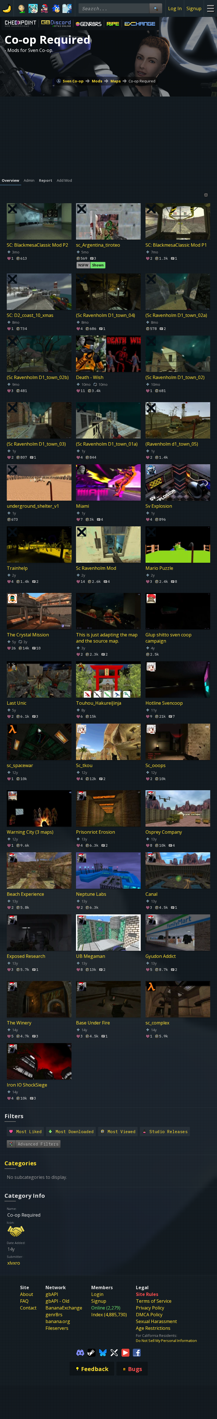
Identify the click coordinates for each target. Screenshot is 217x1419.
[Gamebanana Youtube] (125, 1352)
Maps (115, 81)
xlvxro (13, 1263)
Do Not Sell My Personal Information (166, 1340)
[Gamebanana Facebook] (136, 1352)
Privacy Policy (150, 1308)
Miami (82, 506)
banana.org (57, 1321)
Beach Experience (25, 894)
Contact (28, 1308)
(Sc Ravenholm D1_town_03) (36, 444)
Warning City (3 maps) (30, 832)
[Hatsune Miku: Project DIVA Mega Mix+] (33, 8)
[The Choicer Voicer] (67, 8)
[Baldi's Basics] (21, 8)
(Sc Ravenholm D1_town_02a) (176, 315)
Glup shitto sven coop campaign (169, 638)
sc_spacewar (20, 765)
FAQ (24, 1301)
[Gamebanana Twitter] (114, 1352)
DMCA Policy (149, 1314)
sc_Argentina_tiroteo (98, 245)
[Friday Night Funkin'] (44, 8)
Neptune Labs (91, 894)
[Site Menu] (210, 8)
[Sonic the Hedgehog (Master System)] (55, 8)
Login (97, 1294)
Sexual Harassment (156, 1321)
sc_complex (157, 1023)
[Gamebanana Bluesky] (102, 1352)
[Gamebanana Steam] (91, 1352)
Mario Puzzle (159, 568)
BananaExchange (63, 1308)
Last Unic (16, 703)
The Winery (19, 1023)
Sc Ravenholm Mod (96, 568)
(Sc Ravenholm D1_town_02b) (38, 377)
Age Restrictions (153, 1328)
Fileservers (56, 1328)
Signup (193, 8)
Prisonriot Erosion (95, 832)
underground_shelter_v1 (33, 506)
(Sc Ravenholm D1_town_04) (105, 315)
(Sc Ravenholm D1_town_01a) (107, 444)
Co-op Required (142, 81)
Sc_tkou (84, 765)
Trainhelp (17, 568)
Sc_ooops (156, 765)
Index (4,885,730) (109, 1314)
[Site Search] (155, 8)
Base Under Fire (93, 1023)
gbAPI (51, 1294)
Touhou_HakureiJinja (98, 703)
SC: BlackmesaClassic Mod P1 (176, 245)
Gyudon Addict (161, 956)
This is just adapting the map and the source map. (107, 638)
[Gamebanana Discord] (80, 1352)
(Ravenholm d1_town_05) (172, 444)
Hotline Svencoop (164, 703)
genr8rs (53, 1314)
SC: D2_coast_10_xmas (30, 315)
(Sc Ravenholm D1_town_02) (175, 377)
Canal (151, 894)
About (26, 1294)
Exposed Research (26, 956)
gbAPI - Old (57, 1301)
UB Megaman (90, 956)
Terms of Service (154, 1301)
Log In (175, 8)
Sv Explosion (159, 506)
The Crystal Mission (28, 635)
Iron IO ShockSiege (27, 1085)
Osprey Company (164, 832)
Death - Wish (89, 377)
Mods (97, 81)
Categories (20, 1163)
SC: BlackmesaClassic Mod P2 (37, 245)
